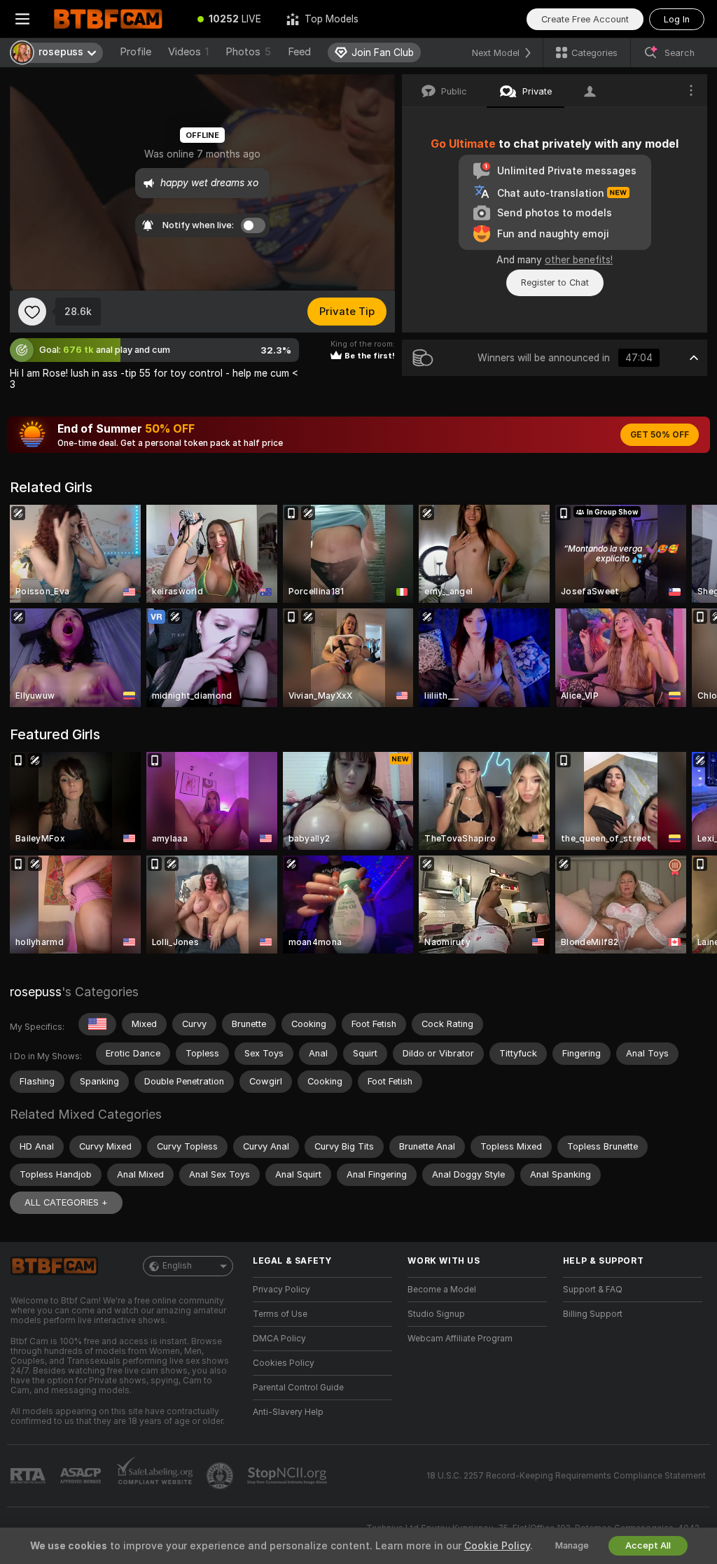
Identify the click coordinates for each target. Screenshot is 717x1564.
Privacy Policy (281, 1289)
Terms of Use (280, 1314)
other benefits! (579, 259)
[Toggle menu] (22, 19)
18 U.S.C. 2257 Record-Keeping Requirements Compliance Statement (566, 1476)
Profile (135, 52)
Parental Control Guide (298, 1387)
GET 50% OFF (659, 435)
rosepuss (36, 991)
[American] (97, 1024)
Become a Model (442, 1289)
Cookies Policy (283, 1363)
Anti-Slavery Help (288, 1412)
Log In (677, 19)
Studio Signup (436, 1314)
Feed (299, 52)
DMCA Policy (279, 1338)
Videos (188, 52)
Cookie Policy (497, 1545)
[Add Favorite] (32, 312)
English (177, 1266)
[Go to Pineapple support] (221, 1475)
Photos (248, 52)
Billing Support (592, 1314)
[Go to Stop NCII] (288, 1475)
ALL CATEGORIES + (66, 1202)
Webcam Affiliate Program (460, 1338)
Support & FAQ (592, 1289)
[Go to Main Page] (115, 19)
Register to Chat (555, 282)
